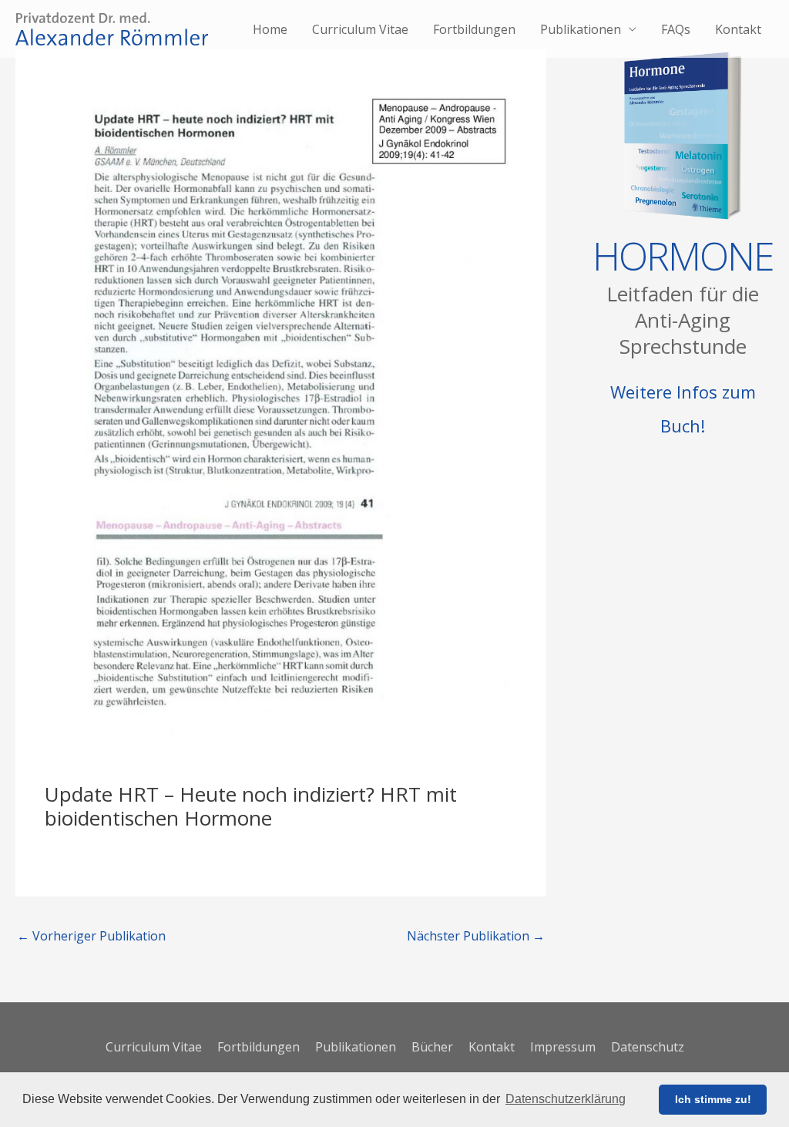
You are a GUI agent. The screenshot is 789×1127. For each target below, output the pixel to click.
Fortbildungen (474, 29)
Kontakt (738, 29)
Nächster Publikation (476, 935)
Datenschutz (647, 1046)
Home (270, 29)
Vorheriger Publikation (91, 935)
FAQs (675, 29)
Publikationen (580, 29)
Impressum (563, 1046)
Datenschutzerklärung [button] (565, 1098)
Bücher (432, 1046)
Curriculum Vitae (360, 29)
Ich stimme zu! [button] (713, 1099)
